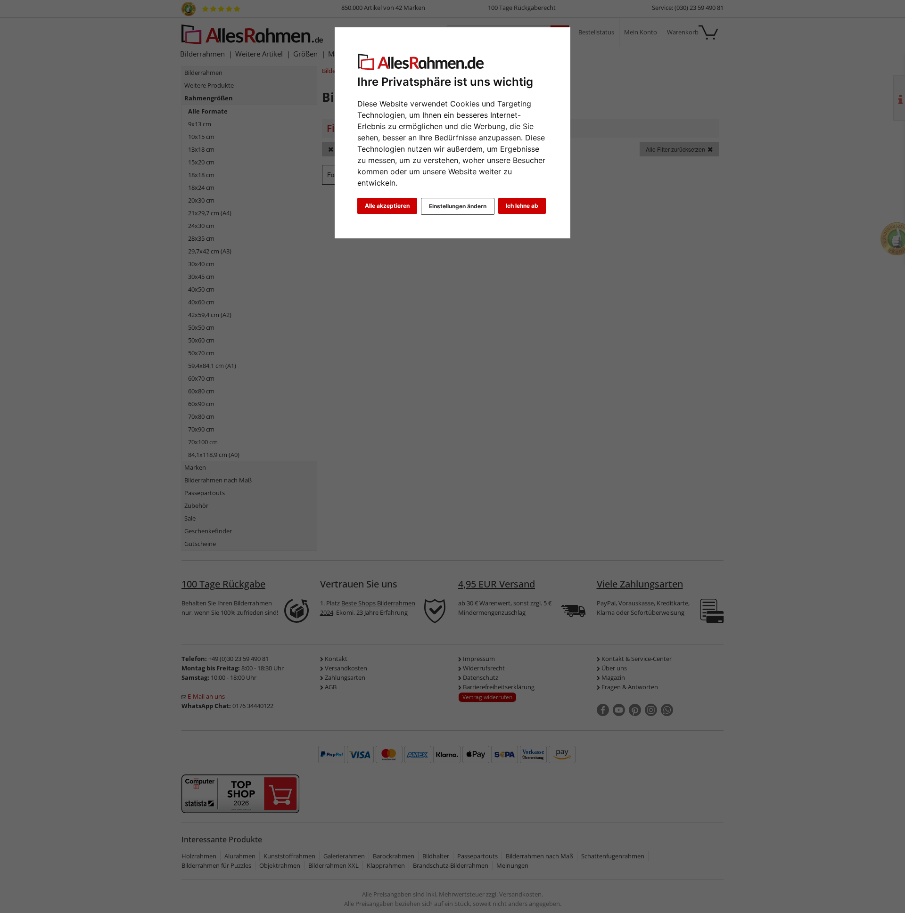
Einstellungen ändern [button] (457, 206)
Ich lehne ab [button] (522, 205)
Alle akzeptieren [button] (387, 205)
